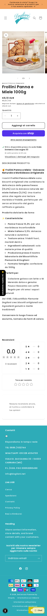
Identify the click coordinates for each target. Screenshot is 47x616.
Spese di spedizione (25, 104)
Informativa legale (25, 610)
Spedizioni (10, 495)
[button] (5, 18)
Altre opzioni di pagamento (24, 140)
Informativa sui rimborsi (28, 598)
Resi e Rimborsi (13, 514)
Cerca (8, 489)
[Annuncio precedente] (5, 4)
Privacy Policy (12, 507)
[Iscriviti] (39, 558)
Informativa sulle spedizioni (24, 606)
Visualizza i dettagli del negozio (22, 156)
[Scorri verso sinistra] (17, 78)
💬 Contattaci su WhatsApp (21, 436)
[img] (11, 357)
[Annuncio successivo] (42, 4)
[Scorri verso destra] (29, 78)
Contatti (10, 501)
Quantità (6, 110)
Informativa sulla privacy (25, 602)
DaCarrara (22, 594)
